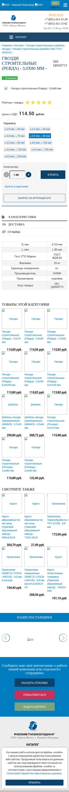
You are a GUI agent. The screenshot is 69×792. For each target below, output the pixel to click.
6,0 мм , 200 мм (15, 156)
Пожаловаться (34, 695)
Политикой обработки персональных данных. (34, 773)
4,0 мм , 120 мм (15, 149)
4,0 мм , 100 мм (40, 142)
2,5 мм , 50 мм (14, 129)
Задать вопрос (34, 707)
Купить (53, 174)
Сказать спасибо (34, 683)
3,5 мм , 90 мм (14, 142)
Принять (34, 782)
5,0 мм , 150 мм (42, 149)
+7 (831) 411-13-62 (56, 23)
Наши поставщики (34, 617)
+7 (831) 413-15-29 (56, 19)
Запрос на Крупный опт (34, 198)
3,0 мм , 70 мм (14, 136)
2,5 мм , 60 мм (40, 129)
